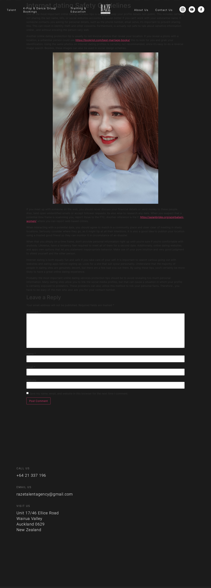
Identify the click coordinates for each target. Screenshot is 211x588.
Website (31, 380)
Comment (33, 311)
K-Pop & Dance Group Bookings (39, 10)
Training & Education (78, 10)
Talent (11, 10)
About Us (141, 10)
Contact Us (164, 10)
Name (31, 353)
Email (30, 367)
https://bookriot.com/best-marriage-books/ (102, 40)
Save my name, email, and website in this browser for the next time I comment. (78, 393)
